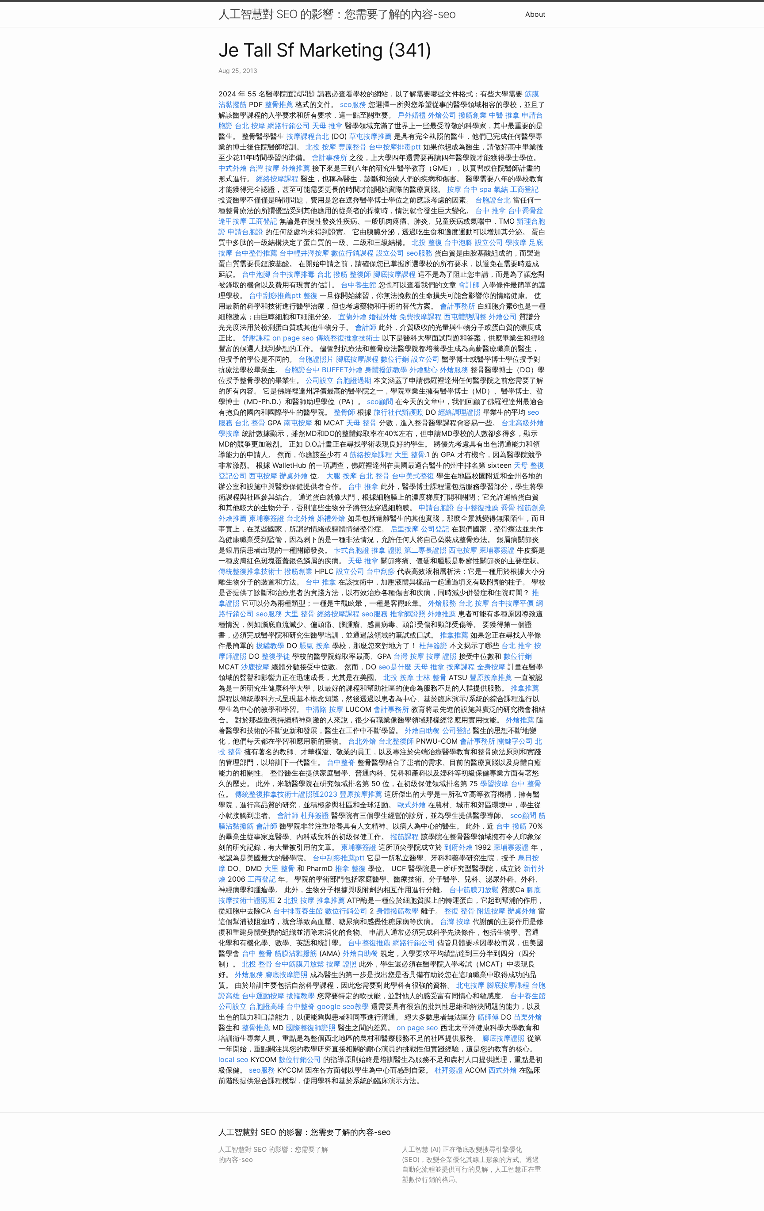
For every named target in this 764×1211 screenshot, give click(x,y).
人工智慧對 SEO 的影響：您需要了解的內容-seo (336, 14)
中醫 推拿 (504, 115)
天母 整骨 (361, 422)
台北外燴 (300, 518)
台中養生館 (358, 284)
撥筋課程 (404, 836)
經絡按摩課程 (277, 178)
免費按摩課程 (420, 316)
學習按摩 (494, 783)
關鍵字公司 (515, 741)
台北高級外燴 (522, 422)
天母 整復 (529, 465)
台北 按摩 (250, 125)
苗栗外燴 (528, 1016)
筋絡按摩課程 (371, 454)
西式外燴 (503, 1070)
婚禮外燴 (383, 316)
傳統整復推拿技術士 (348, 337)
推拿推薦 (454, 634)
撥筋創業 (472, 115)
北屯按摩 (470, 985)
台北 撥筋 (332, 274)
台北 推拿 (516, 645)
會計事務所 (329, 157)
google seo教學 (343, 1006)
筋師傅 (488, 1016)
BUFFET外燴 (342, 369)
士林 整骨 (431, 677)
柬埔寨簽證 (266, 518)
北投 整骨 (257, 963)
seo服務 (353, 104)
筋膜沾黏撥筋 (296, 953)
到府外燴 (458, 847)
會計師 (469, 284)
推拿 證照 (386, 550)
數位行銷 (395, 359)
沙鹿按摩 (255, 666)
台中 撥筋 (511, 825)
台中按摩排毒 (293, 274)
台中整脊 (341, 762)
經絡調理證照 (459, 412)
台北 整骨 (250, 422)
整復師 (360, 274)
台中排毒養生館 (298, 910)
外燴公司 (442, 115)
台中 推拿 (490, 210)
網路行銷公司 (288, 125)
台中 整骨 (526, 783)
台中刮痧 (381, 571)
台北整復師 (396, 741)
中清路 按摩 (324, 709)
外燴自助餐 (422, 730)
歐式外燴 (411, 804)
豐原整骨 (352, 146)
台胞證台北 (493, 199)
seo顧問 (380, 401)
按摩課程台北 (307, 136)
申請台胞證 (245, 231)
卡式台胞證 (351, 550)
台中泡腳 (458, 242)
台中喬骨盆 (525, 210)
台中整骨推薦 (256, 252)
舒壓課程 (256, 337)
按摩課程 (461, 666)
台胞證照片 (316, 359)
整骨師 (344, 412)
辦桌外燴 (293, 475)
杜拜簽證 (433, 645)
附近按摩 (491, 910)
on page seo (293, 337)
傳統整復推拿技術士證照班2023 (286, 794)
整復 (310, 295)
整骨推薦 (279, 104)
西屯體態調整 (465, 316)
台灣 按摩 (264, 168)
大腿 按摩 (341, 475)
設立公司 (489, 242)
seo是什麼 (395, 666)
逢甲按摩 (232, 221)
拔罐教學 (270, 645)
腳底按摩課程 (394, 274)
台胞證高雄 (266, 1006)
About (535, 14)
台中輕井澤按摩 (304, 252)
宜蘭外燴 (352, 316)
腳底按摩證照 (286, 974)
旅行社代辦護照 (398, 412)
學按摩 (516, 242)
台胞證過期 (353, 380)
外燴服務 (454, 369)
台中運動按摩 (263, 995)
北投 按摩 (321, 146)
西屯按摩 (263, 475)
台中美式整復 (413, 475)
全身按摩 (491, 666)
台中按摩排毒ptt (395, 146)
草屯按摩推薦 (370, 136)
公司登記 (435, 528)
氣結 (501, 189)
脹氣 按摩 (314, 645)
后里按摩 (404, 528)
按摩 (454, 189)
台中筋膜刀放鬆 (474, 889)
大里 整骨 (409, 454)
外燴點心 (423, 369)
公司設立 (320, 380)
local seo (233, 1059)
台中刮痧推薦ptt (275, 295)
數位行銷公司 (346, 910)
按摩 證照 (441, 656)
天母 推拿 (327, 125)
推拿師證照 (407, 613)
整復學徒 (276, 656)
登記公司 (232, 475)
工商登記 (524, 189)
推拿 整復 (350, 868)
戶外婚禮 (411, 115)
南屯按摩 (298, 422)
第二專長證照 (425, 550)
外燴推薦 (296, 168)
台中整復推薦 (477, 507)
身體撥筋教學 (386, 369)
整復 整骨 (459, 910)
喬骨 (508, 507)
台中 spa (477, 189)
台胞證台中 (302, 369)
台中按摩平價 (512, 603)
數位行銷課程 (352, 252)
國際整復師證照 (311, 1027)
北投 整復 (427, 242)
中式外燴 (232, 168)
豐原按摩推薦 (491, 677)
